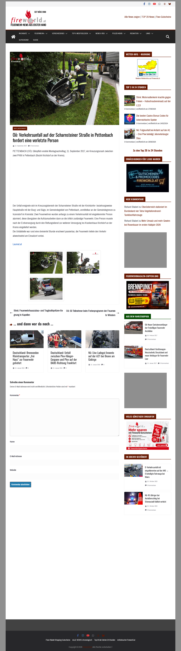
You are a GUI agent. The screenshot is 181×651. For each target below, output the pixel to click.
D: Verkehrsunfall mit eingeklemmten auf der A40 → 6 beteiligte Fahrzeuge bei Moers (156, 472)
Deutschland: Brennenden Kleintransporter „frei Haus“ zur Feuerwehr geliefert (26, 357)
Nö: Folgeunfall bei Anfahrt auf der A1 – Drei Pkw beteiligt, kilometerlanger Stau (153, 134)
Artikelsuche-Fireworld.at (126, 640)
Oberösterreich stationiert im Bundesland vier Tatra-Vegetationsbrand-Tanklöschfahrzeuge (145, 211)
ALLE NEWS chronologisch (82, 640)
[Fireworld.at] (13, 36)
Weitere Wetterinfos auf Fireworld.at (148, 78)
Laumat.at (17, 244)
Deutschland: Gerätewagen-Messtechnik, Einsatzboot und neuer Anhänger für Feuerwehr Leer (156, 353)
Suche (35, 40)
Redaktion (134, 33)
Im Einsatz (23, 33)
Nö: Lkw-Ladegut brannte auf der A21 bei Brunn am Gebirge (101, 356)
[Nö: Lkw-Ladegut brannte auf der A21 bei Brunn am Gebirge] (102, 332)
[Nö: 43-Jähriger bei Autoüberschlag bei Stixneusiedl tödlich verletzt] (133, 503)
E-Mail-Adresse (16, 456)
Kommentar (15, 395)
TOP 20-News (148, 17)
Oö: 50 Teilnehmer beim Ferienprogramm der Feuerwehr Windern (90, 313)
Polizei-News (117, 33)
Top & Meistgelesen (80, 33)
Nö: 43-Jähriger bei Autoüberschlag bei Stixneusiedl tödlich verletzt (155, 498)
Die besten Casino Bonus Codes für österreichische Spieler (152, 117)
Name (12, 442)
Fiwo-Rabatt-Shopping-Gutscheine (58, 640)
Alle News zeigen (132, 17)
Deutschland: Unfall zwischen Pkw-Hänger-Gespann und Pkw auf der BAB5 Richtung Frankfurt (64, 357)
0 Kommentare (34, 146)
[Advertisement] (145, 250)
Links (148, 33)
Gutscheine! (24, 40)
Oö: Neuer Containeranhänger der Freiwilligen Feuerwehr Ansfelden (156, 327)
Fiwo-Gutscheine (163, 17)
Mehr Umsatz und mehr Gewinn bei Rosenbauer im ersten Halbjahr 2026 (147, 223)
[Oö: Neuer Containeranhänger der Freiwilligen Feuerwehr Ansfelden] (133, 332)
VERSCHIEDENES (58, 33)
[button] (28, 33)
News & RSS (100, 33)
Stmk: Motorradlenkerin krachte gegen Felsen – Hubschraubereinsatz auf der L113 (153, 101)
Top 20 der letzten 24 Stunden (104, 640)
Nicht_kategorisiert (20, 128)
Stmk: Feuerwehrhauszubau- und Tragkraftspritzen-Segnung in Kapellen (38, 312)
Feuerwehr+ (39, 33)
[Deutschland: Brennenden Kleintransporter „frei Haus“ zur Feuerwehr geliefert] (27, 332)
